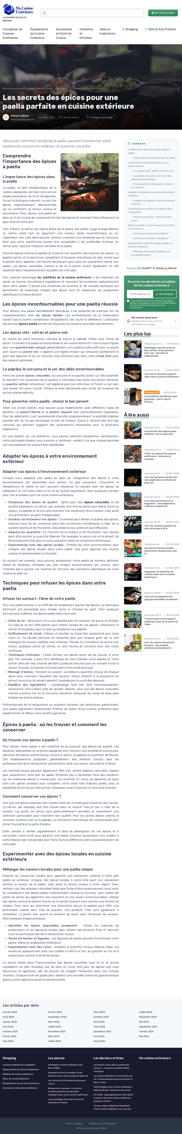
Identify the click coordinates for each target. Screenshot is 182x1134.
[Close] (155, 557)
